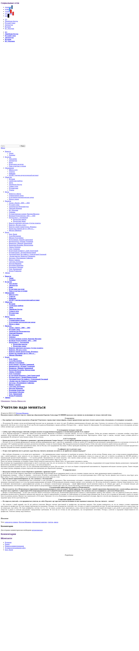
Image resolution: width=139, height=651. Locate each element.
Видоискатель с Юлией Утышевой (21, 241)
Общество (8, 177)
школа (56, 522)
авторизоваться (37, 530)
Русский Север (10, 23)
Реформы (12, 173)
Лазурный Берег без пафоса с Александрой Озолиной (27, 254)
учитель (50, 522)
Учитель (12, 172)
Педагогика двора (19, 221)
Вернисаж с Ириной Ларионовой (20, 243)
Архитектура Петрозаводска (19, 206)
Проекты (8, 201)
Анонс (11, 153)
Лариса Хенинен (15, 247)
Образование (9, 168)
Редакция (8, 542)
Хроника (12, 155)
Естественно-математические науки (21, 197)
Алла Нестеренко (15, 236)
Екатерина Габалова (16, 267)
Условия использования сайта (15, 548)
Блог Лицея (13, 234)
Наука (7, 192)
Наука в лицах (14, 199)
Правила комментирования (14, 546)
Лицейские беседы (11, 21)
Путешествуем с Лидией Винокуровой (22, 252)
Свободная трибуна (15, 181)
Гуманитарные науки (16, 195)
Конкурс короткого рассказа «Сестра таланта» (25, 223)
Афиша (7, 273)
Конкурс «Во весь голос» (17, 225)
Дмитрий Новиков (15, 208)
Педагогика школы (19, 219)
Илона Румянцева (15, 271)
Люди (11, 183)
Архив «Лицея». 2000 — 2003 (19, 203)
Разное (7, 544)
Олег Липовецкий (15, 269)
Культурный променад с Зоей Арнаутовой (23, 251)
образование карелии (39, 522)
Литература (9, 25)
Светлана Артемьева (16, 262)
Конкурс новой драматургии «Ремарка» (23, 227)
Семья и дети (13, 186)
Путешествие (13, 188)
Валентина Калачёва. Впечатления (21, 245)
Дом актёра (13, 159)
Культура (8, 157)
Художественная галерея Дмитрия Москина (24, 214)
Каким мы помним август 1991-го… (21, 228)
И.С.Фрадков (9, 28)
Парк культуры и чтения (17, 166)
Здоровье (12, 212)
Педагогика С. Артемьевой (18, 217)
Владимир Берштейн (16, 265)
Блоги (7, 232)
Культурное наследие (16, 164)
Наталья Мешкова (15, 263)
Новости (8, 151)
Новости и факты (15, 194)
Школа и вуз (13, 170)
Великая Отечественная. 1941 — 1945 (22, 216)
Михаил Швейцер (15, 230)
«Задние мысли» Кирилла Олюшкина (22, 256)
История (8, 27)
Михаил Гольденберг (16, 238)
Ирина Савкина (14, 260)
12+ (6, 19)
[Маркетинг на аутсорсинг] (69, 647)
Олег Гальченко (14, 249)
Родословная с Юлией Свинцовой (21, 240)
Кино (11, 162)
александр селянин (11, 522)
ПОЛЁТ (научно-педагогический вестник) (23, 175)
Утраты (11, 190)
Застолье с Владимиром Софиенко (21, 258)
